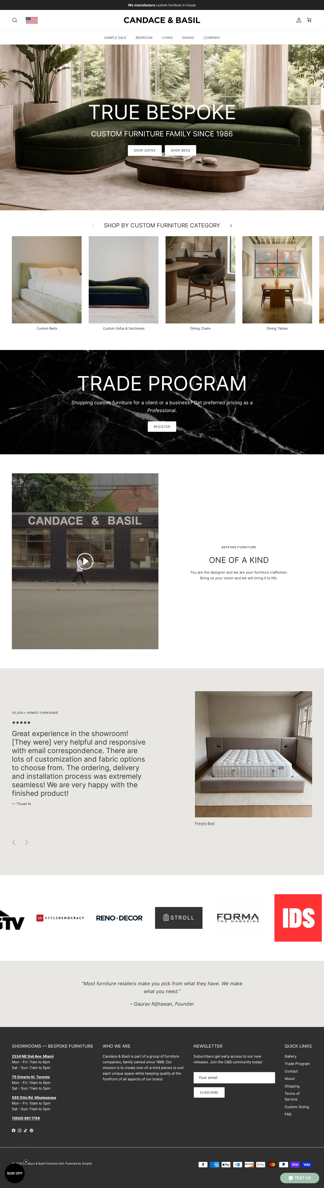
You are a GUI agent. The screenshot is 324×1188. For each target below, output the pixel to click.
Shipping (292, 1086)
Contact (291, 1071)
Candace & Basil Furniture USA (43, 1163)
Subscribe (209, 1092)
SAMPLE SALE (115, 37)
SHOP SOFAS (145, 150)
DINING (188, 37)
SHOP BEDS (180, 150)
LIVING (167, 37)
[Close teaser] (26, 1162)
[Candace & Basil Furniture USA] (162, 20)
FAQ (288, 1114)
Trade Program (297, 1063)
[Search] (15, 20)
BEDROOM (144, 37)
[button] (299, 1178)
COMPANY (212, 37)
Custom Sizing (297, 1107)
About (290, 1078)
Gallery (290, 1056)
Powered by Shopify (78, 1163)
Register (162, 426)
